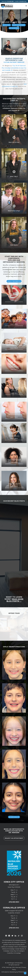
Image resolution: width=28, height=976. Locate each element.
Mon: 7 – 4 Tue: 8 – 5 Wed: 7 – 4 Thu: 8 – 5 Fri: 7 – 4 (14, 894)
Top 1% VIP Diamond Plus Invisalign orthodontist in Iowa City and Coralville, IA (14, 68)
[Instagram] (22, 936)
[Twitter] (12, 936)
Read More (14, 529)
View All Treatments (13, 281)
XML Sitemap (16, 967)
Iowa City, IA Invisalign (17, 951)
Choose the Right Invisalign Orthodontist (14, 580)
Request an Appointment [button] (14, 838)
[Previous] (3, 626)
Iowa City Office (14, 882)
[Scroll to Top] (25, 973)
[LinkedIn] (15, 936)
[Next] (25, 626)
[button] (14, 508)
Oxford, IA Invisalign (8, 949)
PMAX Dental (22, 972)
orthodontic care (13, 75)
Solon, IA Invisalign (20, 946)
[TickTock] (19, 936)
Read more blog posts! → (15, 600)
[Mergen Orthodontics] (7, 6)
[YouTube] (6, 936)
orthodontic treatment (16, 265)
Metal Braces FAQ (14, 550)
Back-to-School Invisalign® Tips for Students (14, 518)
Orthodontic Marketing (9, 972)
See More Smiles (13, 817)
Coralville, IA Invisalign (14, 953)
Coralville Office (14, 907)
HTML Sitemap (6, 967)
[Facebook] (9, 936)
